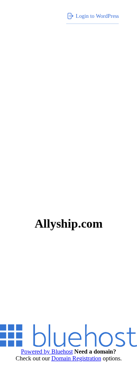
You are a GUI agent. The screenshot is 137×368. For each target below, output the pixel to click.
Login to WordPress (97, 16)
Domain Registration (76, 358)
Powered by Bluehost (47, 351)
